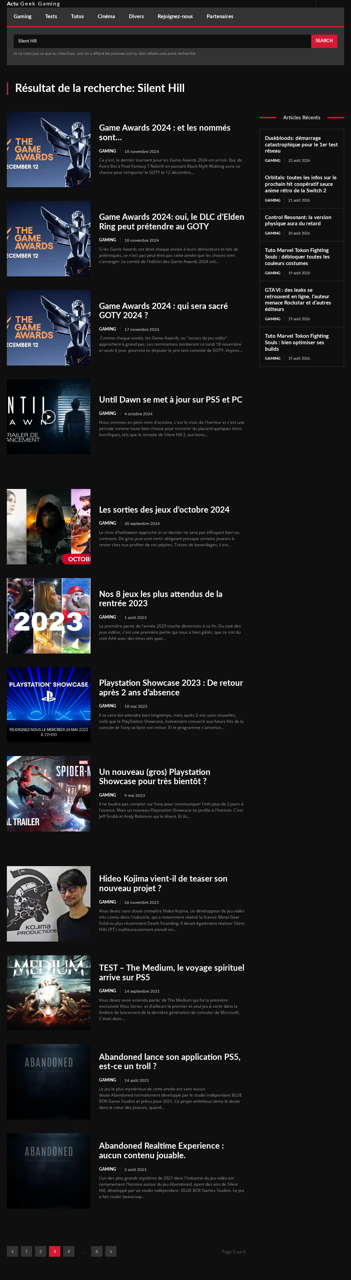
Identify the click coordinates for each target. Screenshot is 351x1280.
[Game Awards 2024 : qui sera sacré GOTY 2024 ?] (48, 328)
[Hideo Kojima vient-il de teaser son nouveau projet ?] (48, 904)
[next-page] (111, 1251)
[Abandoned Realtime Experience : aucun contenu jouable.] (48, 1171)
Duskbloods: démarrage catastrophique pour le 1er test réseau (301, 145)
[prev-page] (12, 1251)
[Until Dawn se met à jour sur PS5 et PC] (48, 417)
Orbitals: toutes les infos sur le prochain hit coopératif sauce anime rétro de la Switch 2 (301, 184)
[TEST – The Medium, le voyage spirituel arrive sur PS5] (48, 993)
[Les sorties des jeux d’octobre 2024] (48, 526)
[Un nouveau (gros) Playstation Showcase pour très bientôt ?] (48, 794)
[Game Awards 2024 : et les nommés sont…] (48, 150)
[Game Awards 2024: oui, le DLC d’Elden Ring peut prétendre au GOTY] (48, 238)
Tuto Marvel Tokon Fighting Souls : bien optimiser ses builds (297, 343)
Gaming (107, 151)
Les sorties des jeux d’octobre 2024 (164, 510)
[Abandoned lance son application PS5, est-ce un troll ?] (48, 1082)
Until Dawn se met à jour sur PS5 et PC (170, 400)
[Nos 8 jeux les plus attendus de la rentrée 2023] (48, 616)
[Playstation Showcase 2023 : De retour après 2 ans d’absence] (48, 705)
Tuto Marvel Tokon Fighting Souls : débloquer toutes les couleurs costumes (297, 257)
